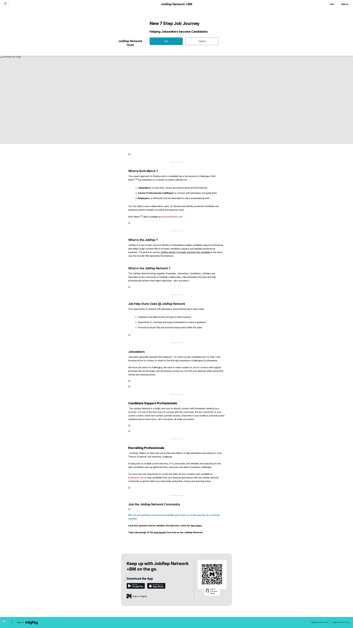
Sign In (344, 4)
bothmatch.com (136, 477)
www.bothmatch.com (172, 216)
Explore (202, 41)
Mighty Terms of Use (319, 622)
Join (331, 4)
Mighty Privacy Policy (341, 622)
